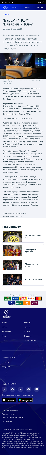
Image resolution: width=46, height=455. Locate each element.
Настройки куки (7, 421)
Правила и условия (9, 414)
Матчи (4, 322)
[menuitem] (16, 7)
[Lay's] (23, 299)
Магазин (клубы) (30, 340)
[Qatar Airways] (34, 303)
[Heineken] (7, 299)
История (27, 331)
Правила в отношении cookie (12, 418)
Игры (4, 336)
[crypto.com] (11, 303)
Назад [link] (7, 14)
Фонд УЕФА (6, 367)
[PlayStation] (15, 299)
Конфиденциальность (10, 410)
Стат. (4, 340)
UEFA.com (5, 362)
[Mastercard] (38, 299)
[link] (14, 7)
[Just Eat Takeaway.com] (26, 303)
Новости (27, 327)
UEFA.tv (4, 327)
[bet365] (19, 303)
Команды (27, 322)
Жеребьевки (6, 331)
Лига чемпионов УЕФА (5, 7)
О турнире (27, 336)
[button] (40, 7)
